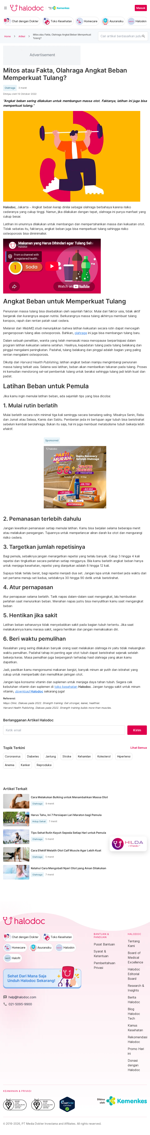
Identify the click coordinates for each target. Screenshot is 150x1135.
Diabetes (33, 756)
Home (7, 36)
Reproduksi (44, 765)
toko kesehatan (65, 687)
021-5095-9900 (17, 1004)
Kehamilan (84, 756)
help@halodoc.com (19, 997)
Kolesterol (104, 756)
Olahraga (10, 88)
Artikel (22, 36)
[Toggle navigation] (5, 8)
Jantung (51, 756)
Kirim (137, 730)
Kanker (25, 765)
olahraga (81, 333)
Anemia (9, 765)
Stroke (66, 756)
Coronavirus (13, 756)
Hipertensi (123, 756)
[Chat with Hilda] (128, 843)
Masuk (140, 8)
